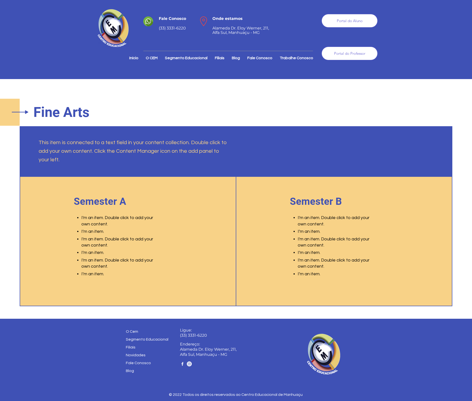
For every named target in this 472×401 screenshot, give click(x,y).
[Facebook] (182, 363)
